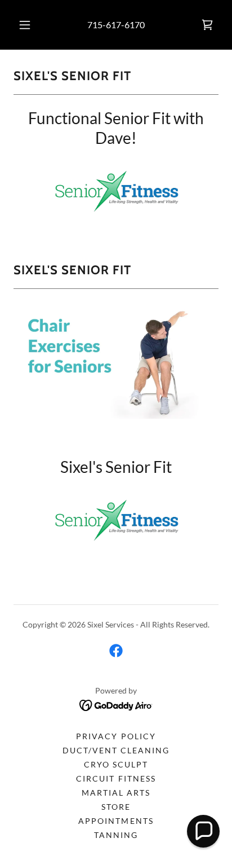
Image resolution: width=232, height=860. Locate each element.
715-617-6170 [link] (116, 24)
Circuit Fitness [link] (115, 778)
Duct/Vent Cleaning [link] (116, 750)
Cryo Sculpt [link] (116, 764)
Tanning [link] (116, 835)
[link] (207, 25)
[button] (25, 25)
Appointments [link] (115, 821)
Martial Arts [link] (116, 792)
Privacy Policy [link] (115, 736)
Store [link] (116, 806)
